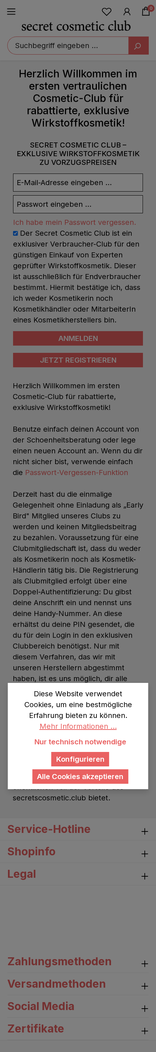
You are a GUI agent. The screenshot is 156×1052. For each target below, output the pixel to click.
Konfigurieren (80, 759)
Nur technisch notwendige (80, 741)
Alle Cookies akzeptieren (80, 776)
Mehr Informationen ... (78, 726)
